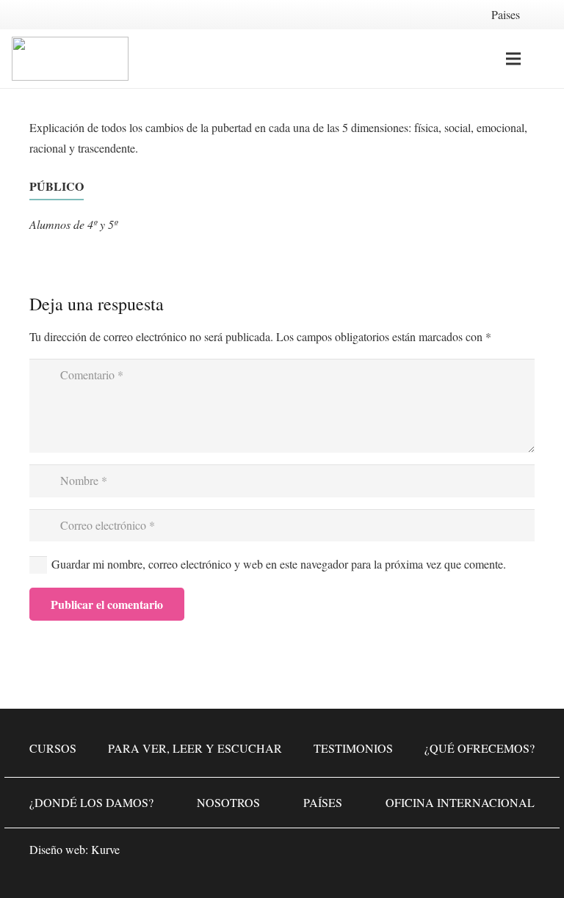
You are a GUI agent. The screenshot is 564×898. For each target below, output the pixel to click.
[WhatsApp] (387, 854)
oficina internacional (460, 802)
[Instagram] (476, 854)
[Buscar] (544, 59)
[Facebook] (431, 854)
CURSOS (52, 748)
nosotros (228, 802)
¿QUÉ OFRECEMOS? (479, 748)
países (322, 802)
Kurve (105, 849)
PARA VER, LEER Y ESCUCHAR (195, 748)
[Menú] (513, 58)
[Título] (520, 854)
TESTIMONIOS (353, 748)
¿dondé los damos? (91, 802)
